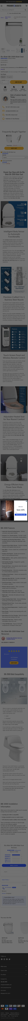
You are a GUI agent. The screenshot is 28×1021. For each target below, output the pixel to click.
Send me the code (20, 514)
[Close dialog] (26, 501)
